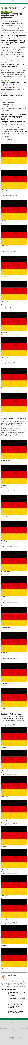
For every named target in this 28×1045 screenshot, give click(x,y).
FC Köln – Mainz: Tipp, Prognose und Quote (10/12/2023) (16, 999)
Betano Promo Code (20, 1034)
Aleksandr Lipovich (11, 976)
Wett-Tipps (9, 7)
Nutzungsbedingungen (5, 1028)
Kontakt (14, 1030)
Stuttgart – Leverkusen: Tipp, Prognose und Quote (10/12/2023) (16, 1006)
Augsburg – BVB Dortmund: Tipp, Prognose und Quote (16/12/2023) (16, 993)
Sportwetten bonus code (9, 1034)
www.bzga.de (19, 1038)
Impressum (13, 1028)
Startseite (3, 7)
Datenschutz (20, 1028)
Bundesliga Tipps (17, 7)
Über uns (26, 1028)
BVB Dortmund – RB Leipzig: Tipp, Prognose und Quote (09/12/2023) (16, 1012)
